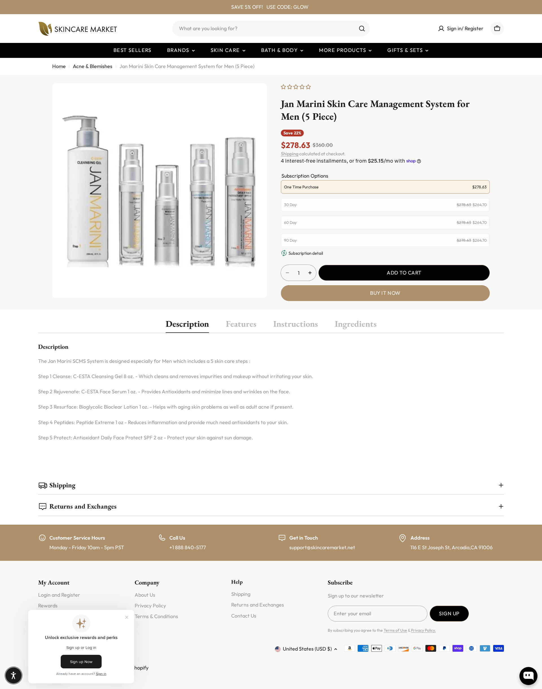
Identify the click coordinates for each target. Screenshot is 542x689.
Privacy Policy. (423, 630)
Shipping (289, 153)
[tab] (187, 325)
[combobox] (271, 28)
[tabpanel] (271, 392)
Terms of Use (395, 630)
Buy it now (385, 293)
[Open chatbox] (528, 676)
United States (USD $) (307, 649)
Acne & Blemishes (92, 66)
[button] (14, 675)
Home (59, 66)
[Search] (362, 28)
